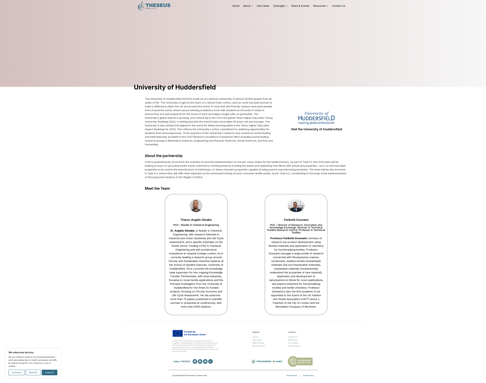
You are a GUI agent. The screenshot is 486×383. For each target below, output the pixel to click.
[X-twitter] (210, 361)
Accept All (49, 372)
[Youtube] (205, 361)
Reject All (33, 372)
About (246, 5)
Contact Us (338, 5)
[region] (33, 363)
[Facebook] (200, 361)
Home (235, 5)
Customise (16, 372)
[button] (248, 6)
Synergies (279, 5)
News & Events (300, 5)
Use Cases (263, 5)
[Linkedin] (195, 361)
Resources (319, 5)
